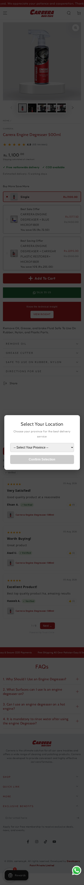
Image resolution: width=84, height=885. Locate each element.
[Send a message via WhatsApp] (76, 870)
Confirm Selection (42, 459)
